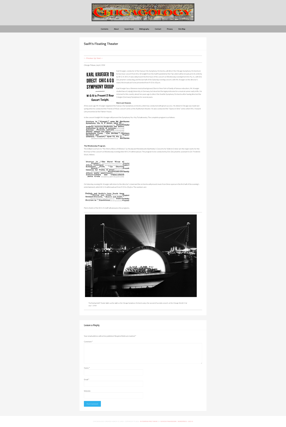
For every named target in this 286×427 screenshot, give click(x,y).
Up (95, 58)
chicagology (143, 14)
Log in (190, 421)
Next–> (100, 58)
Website (87, 391)
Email (86, 379)
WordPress (182, 421)
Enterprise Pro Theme (149, 421)
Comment (88, 341)
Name (87, 368)
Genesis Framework (169, 421)
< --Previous (88, 58)
